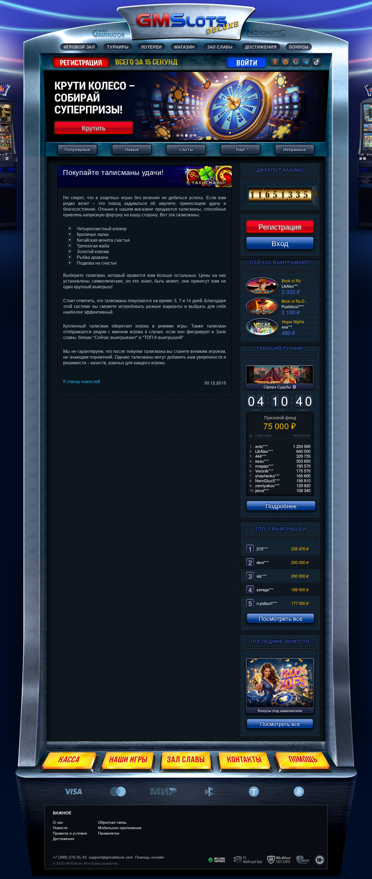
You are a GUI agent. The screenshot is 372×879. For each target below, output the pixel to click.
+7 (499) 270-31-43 (70, 857)
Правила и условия (70, 833)
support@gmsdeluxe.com (111, 857)
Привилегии (108, 833)
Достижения (63, 838)
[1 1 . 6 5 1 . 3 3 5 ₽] (280, 195)
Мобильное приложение (120, 828)
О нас (58, 822)
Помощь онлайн (149, 857)
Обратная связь (112, 822)
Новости (60, 828)
